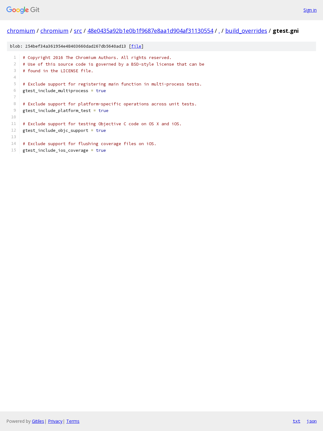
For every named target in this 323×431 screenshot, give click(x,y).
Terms (72, 421)
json (312, 421)
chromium (21, 30)
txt (296, 421)
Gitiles (38, 421)
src (78, 30)
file (136, 46)
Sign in (310, 10)
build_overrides (246, 30)
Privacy (55, 421)
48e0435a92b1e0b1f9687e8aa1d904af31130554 (150, 30)
